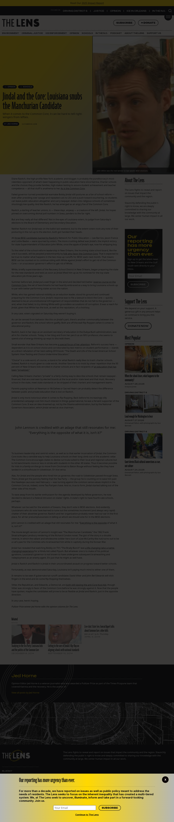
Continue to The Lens (87, 814)
